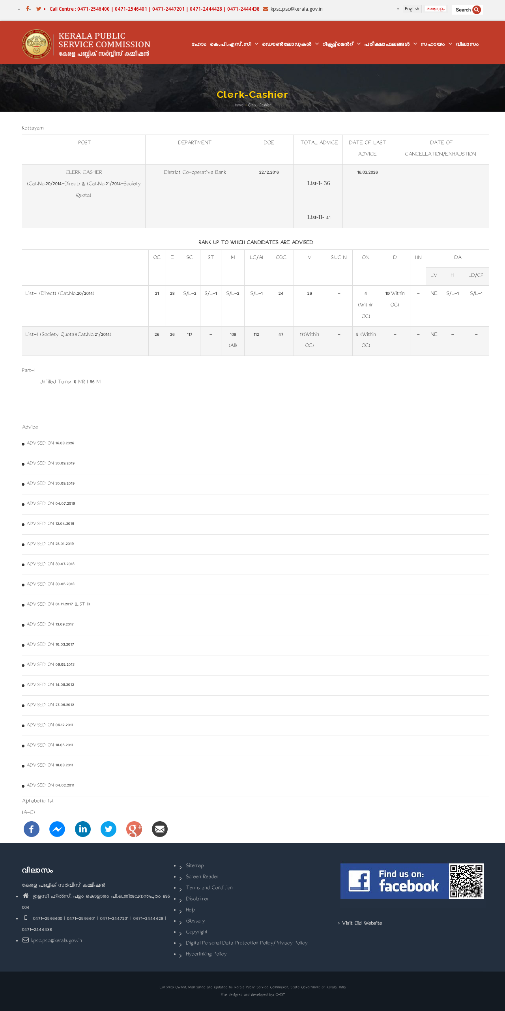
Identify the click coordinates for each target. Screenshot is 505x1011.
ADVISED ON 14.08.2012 (50, 685)
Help (190, 910)
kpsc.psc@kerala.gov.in (56, 941)
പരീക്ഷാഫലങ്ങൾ (388, 45)
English (412, 8)
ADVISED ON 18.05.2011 (49, 745)
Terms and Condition (209, 888)
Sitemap (195, 866)
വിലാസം (467, 45)
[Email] (160, 829)
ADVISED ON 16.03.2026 (50, 443)
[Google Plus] (134, 829)
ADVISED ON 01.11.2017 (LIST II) (58, 604)
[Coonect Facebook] (413, 884)
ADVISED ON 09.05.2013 (50, 665)
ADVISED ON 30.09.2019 (50, 464)
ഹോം (199, 45)
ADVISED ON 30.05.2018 (50, 584)
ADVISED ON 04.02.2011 (50, 786)
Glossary (195, 921)
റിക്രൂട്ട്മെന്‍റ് (339, 45)
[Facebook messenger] (57, 829)
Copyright (197, 932)
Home (239, 105)
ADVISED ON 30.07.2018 (50, 564)
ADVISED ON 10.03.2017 (50, 645)
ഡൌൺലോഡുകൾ (288, 45)
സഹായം (434, 45)
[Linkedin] (83, 829)
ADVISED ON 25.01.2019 (49, 544)
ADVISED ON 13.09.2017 (49, 625)
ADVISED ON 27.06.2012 (50, 705)
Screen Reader (202, 877)
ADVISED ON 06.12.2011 (49, 725)
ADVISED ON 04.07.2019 (50, 504)
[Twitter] (108, 829)
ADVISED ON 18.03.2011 (49, 765)
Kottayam (32, 129)
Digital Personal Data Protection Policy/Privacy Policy (246, 943)
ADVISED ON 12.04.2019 (50, 524)
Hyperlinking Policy (206, 955)
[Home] (90, 43)
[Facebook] (31, 829)
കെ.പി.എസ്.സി (232, 45)
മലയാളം (435, 8)
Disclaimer (197, 899)
